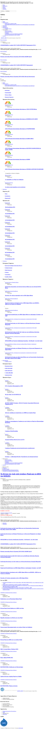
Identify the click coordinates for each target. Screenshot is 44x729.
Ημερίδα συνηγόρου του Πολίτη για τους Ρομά (11, 617)
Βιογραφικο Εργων (9, 366)
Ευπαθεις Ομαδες (8, 276)
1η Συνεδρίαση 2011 (10, 213)
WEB (4, 712)
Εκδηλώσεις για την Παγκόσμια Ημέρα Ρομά (11, 598)
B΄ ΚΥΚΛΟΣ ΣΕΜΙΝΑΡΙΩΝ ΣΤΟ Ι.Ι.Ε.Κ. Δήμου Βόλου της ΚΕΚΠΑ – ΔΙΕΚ (17, 587)
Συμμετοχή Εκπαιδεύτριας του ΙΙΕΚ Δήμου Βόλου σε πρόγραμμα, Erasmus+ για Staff (20, 567)
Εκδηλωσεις (5, 5)
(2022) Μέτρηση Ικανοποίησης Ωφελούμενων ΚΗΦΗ (17, 159)
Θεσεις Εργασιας (8, 30)
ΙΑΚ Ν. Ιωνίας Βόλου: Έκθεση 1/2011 (9, 649)
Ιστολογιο (4, 9)
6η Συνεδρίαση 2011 (10, 252)
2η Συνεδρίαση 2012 (10, 226)
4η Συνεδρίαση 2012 (10, 239)
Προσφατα (5, 524)
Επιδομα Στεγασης (8, 267)
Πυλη (4, 4)
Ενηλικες (7, 272)
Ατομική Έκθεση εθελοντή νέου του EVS (14, 439)
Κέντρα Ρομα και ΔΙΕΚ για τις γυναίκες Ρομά (11, 639)
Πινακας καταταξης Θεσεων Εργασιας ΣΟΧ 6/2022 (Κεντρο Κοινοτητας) (17, 76)
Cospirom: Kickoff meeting (11, 431)
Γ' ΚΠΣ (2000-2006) (9, 372)
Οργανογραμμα (8, 92)
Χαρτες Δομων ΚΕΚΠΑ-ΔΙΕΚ (10, 23)
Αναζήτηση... (2, 11)
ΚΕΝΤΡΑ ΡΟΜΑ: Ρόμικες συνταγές (8, 685)
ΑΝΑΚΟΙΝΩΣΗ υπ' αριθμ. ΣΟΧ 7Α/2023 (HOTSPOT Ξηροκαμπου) (16, 65)
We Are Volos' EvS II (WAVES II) (13, 394)
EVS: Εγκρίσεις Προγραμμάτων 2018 (14, 386)
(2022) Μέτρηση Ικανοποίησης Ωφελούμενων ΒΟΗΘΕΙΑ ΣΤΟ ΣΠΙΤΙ (21, 119)
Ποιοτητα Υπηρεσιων (9, 97)
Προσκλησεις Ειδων (9, 31)
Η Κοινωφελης (5, 22)
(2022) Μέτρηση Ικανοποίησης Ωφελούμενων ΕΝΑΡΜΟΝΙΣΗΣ (20, 128)
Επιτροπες (7, 32)
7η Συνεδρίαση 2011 (10, 258)
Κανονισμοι (7, 90)
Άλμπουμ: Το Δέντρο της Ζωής (6, 512)
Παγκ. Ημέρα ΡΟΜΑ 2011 (6, 657)
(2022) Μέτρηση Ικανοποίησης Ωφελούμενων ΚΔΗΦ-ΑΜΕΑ (19, 138)
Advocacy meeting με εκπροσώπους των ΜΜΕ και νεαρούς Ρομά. (20, 412)
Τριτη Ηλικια (7, 274)
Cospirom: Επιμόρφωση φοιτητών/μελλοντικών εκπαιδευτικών (20, 448)
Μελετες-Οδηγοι (8, 94)
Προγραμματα (5, 27)
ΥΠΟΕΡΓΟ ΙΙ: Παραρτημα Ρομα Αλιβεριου (11, 471)
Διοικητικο (5, 25)
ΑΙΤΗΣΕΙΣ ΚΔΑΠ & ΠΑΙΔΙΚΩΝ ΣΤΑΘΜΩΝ (14, 33)
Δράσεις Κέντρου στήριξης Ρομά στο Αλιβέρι (11, 676)
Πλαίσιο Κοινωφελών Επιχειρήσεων (9, 711)
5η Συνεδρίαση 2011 (10, 246)
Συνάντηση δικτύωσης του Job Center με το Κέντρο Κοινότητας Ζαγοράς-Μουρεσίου (20, 561)
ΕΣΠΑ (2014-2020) (8, 368)
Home (4, 21)
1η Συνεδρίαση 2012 (10, 220)
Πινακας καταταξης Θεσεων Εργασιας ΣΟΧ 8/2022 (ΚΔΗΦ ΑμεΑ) (16, 56)
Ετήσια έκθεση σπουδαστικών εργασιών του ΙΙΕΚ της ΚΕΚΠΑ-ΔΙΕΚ (15, 584)
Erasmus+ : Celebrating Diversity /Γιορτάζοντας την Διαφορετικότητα (21, 456)
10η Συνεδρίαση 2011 (10, 207)
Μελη (6, 193)
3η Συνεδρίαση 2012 (10, 233)
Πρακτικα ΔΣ (7, 198)
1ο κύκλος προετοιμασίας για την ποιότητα (15, 187)
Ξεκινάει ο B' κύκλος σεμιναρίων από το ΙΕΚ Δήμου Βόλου (19, 295)
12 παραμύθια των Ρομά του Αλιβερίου (14, 179)
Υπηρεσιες (5, 26)
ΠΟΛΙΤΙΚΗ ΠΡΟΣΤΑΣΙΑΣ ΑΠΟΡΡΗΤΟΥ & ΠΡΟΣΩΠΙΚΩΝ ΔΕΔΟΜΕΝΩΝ (19, 24)
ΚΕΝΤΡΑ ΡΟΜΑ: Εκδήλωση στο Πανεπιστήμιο (11, 667)
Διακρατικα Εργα (8, 375)
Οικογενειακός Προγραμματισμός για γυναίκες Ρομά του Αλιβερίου (16, 627)
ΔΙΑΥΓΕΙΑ (5, 714)
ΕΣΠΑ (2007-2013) (8, 370)
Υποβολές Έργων (8, 28)
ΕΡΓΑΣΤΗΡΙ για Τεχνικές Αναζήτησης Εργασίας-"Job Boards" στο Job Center (23, 340)
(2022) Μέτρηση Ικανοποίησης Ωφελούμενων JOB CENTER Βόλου (21, 109)
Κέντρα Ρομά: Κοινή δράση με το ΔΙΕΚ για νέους (12, 608)
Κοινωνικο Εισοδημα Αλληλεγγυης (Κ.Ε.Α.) (13, 265)
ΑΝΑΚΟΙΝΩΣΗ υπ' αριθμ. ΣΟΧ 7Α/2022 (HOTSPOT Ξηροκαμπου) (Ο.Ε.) (18, 45)
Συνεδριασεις (7, 196)
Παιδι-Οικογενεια (8, 270)
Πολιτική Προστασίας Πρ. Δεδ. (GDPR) (12, 34)
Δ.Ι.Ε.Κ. (4, 35)
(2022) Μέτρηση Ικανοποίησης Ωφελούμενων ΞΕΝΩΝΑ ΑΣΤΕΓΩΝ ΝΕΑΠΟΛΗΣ (24, 169)
